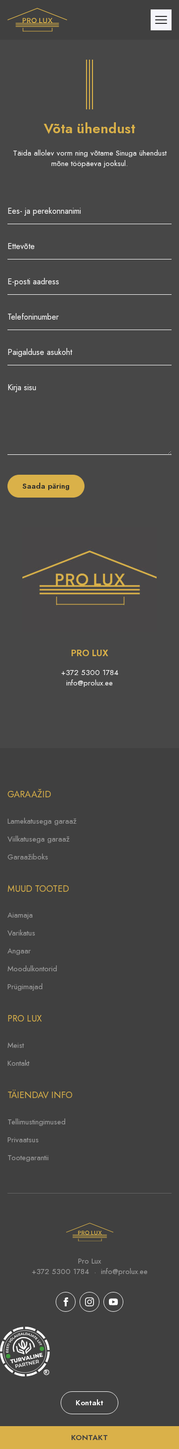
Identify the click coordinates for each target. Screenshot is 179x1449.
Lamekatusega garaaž (42, 821)
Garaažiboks (27, 857)
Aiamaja (20, 915)
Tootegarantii (28, 1157)
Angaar (19, 950)
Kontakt (18, 1063)
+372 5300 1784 (89, 673)
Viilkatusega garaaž (38, 839)
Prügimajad (25, 986)
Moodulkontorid (32, 968)
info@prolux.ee (89, 683)
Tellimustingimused (36, 1121)
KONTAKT (89, 1437)
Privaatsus (23, 1139)
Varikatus (21, 933)
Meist (15, 1045)
